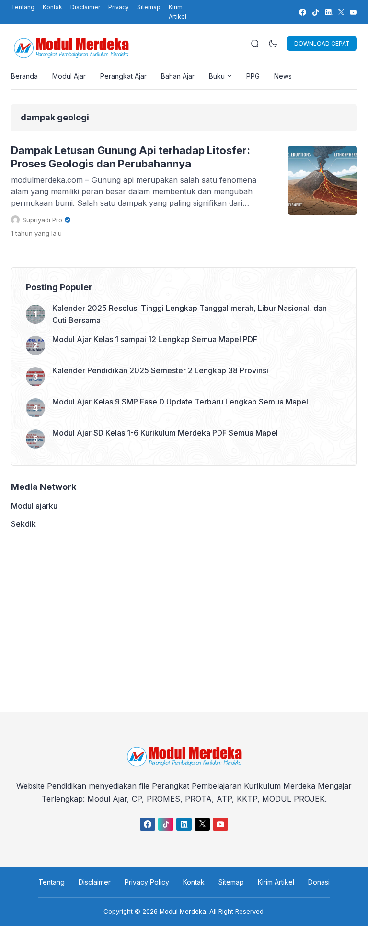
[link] (302, 12)
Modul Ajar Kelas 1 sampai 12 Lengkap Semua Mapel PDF (154, 339)
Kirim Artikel (177, 11)
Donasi (319, 882)
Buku (217, 76)
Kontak (52, 7)
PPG (253, 76)
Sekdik (23, 524)
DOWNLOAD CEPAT (322, 43)
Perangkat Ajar (123, 76)
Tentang (22, 7)
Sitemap (149, 7)
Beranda (24, 76)
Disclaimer (85, 7)
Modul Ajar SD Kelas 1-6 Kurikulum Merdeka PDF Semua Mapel (165, 433)
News (283, 76)
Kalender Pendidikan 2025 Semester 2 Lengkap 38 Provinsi (160, 370)
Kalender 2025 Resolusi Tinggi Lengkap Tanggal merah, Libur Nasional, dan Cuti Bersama (189, 314)
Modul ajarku (34, 505)
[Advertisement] (184, 620)
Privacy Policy (147, 882)
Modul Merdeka (183, 911)
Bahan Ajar (178, 76)
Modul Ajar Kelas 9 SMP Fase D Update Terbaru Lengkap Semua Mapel (180, 401)
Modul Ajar (69, 76)
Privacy (118, 7)
